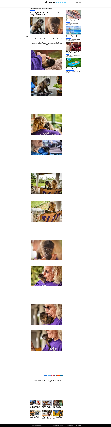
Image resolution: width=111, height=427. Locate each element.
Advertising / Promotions (70, 425)
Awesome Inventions (56, 425)
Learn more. (52, 370)
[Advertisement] (46, 105)
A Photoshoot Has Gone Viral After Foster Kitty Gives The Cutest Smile (73, 52)
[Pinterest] (27, 42)
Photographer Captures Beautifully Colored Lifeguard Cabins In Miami (72, 36)
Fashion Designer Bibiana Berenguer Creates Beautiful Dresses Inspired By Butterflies (57, 407)
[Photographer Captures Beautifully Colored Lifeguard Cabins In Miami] (73, 30)
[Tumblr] (27, 44)
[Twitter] (27, 40)
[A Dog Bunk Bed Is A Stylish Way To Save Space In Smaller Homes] (35, 413)
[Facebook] (27, 38)
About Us (75, 425)
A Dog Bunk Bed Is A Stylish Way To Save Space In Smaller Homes (35, 417)
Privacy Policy (61, 425)
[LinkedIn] (27, 48)
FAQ (65, 425)
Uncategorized (34, 8)
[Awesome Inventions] (55, 2)
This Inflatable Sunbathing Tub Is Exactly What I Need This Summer (73, 68)
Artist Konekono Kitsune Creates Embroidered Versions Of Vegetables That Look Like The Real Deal (46, 417)
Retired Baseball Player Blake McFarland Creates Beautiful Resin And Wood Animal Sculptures (47, 407)
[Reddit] (27, 46)
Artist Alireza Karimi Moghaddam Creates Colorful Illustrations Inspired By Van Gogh (58, 417)
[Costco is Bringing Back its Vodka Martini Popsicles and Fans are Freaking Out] (73, 14)
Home (31, 8)
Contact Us (79, 425)
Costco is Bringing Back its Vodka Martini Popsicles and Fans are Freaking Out (73, 20)
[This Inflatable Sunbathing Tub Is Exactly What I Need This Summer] (73, 62)
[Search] (80, 6)
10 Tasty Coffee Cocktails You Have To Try (38, 380)
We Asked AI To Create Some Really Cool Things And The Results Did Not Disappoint (35, 407)
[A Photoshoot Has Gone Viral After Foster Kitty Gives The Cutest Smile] (73, 46)
